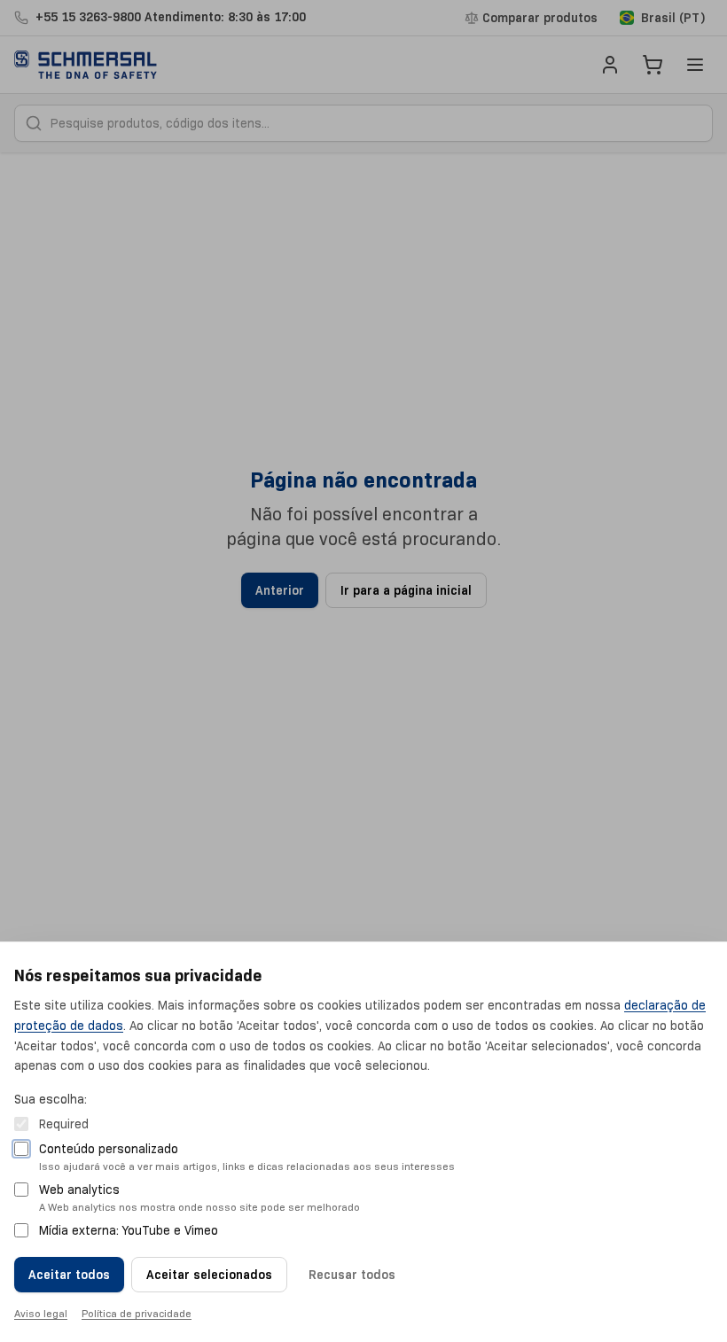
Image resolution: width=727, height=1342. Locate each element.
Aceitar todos (69, 1275)
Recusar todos (352, 1275)
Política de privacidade (137, 1313)
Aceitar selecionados (209, 1275)
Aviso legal (40, 1313)
